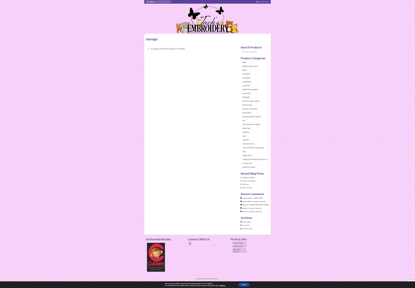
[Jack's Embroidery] (207, 19)
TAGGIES (245, 140)
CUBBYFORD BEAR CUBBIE (259, 205)
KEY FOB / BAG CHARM (250, 101)
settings (222, 286)
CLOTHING (246, 86)
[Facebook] (189, 243)
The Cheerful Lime (213, 279)
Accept (244, 285)
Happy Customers (260, 201)
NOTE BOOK (246, 113)
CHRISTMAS (246, 82)
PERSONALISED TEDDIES (251, 117)
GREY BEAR (258, 198)
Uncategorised (247, 163)
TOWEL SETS (247, 155)
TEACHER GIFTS (248, 144)
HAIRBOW (246, 97)
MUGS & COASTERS (249, 109)
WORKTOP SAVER (248, 167)
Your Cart (263, 2)
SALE (244, 136)
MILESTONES (247, 105)
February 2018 (247, 229)
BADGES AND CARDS (250, 66)
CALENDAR (246, 78)
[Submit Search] (147, 1)
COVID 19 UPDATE (248, 181)
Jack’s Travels (247, 188)
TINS (244, 152)
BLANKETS (246, 74)
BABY (244, 62)
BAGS (244, 70)
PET (243, 120)
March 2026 (246, 222)
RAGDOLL (246, 132)
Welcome (245, 184)
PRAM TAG (246, 128)
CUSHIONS (246, 93)
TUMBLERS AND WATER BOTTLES (254, 159)
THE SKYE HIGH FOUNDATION (253, 148)
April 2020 (245, 225)
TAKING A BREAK (248, 178)
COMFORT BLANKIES (250, 89)
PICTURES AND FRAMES (251, 124)
